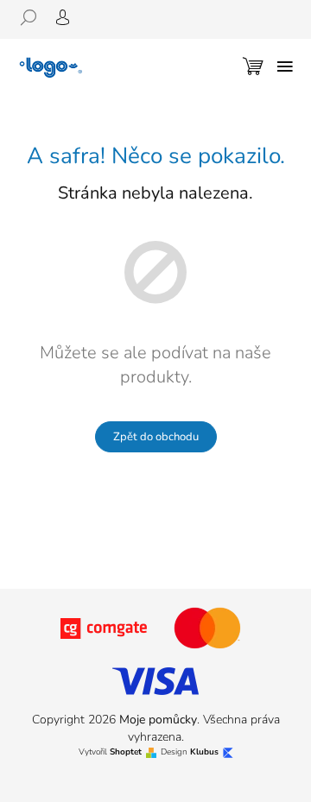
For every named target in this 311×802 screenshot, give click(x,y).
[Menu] (285, 66)
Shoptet (126, 752)
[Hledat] (34, 17)
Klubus (204, 752)
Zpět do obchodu (156, 437)
